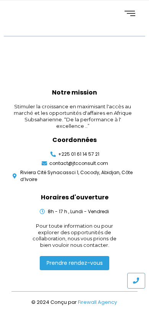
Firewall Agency (98, 302)
